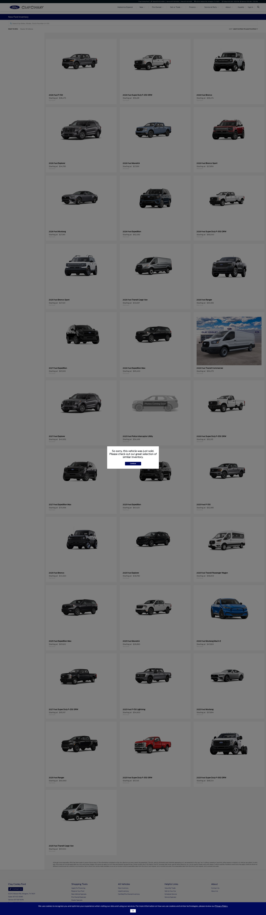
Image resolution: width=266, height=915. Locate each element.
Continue (133, 463)
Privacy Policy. (221, 906)
